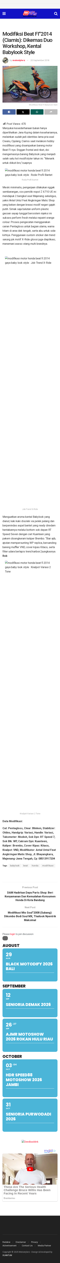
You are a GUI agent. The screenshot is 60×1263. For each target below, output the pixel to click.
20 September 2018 (39, 60)
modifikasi (48, 866)
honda (35, 866)
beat (25, 866)
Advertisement (9, 1245)
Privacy (34, 1242)
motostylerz (18, 60)
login (12, 934)
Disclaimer (21, 1242)
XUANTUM (7, 1255)
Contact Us (27, 1245)
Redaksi (6, 1242)
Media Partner (44, 1245)
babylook (15, 866)
